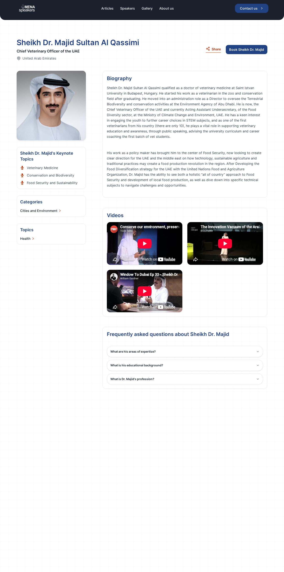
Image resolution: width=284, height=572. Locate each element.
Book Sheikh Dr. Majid (246, 49)
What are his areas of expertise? (133, 351)
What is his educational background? (136, 365)
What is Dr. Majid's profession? (132, 379)
